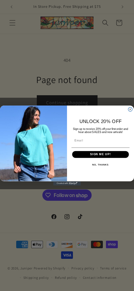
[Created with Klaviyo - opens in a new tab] (67, 183)
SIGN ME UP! (100, 154)
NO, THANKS (100, 165)
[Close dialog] (130, 109)
